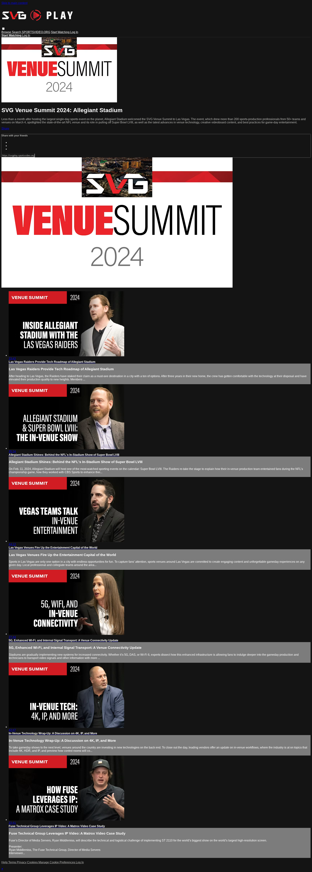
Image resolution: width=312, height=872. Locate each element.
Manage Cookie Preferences (57, 862)
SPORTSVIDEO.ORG (36, 32)
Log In (74, 32)
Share (5, 128)
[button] (3, 28)
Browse (6, 32)
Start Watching (60, 32)
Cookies (32, 862)
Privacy (22, 862)
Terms (12, 862)
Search (17, 32)
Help (4, 862)
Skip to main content (14, 3)
